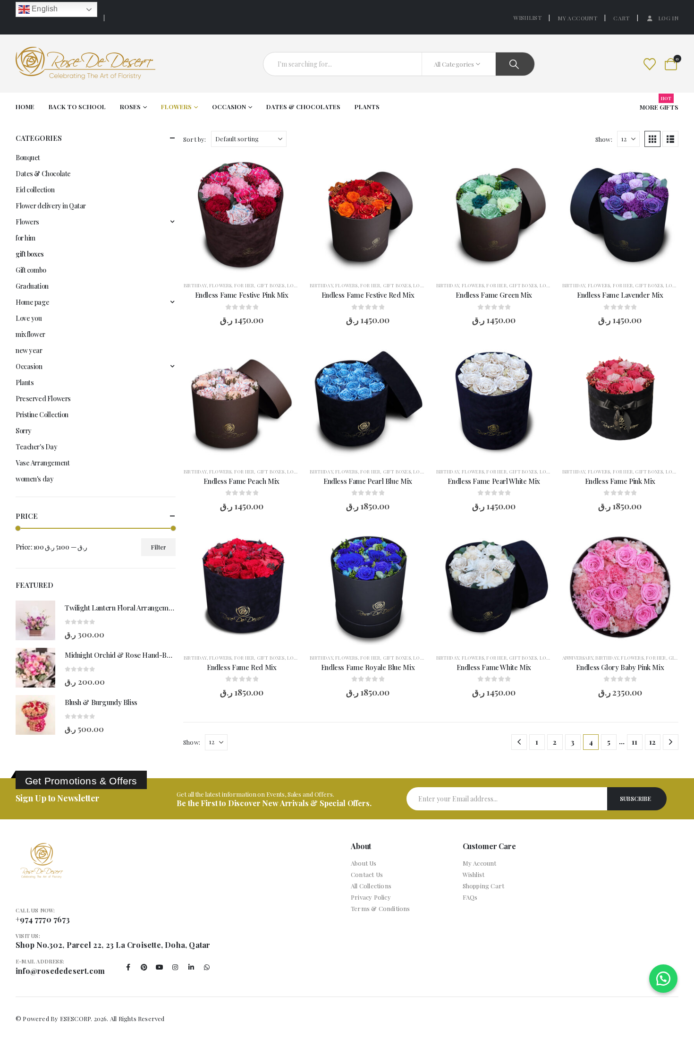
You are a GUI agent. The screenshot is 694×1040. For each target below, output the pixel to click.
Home (25, 107)
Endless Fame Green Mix (494, 295)
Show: (603, 139)
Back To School (77, 107)
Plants (367, 107)
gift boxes (271, 285)
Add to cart (248, 263)
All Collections (371, 886)
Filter (158, 547)
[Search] (515, 64)
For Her (244, 285)
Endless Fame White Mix (494, 667)
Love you (299, 285)
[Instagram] (176, 967)
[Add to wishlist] (285, 171)
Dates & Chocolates (303, 107)
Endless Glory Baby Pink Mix (620, 667)
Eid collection (35, 189)
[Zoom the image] (42, 848)
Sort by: (194, 139)
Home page (32, 302)
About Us (364, 863)
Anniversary (577, 657)
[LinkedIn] (191, 967)
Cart (621, 18)
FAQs (470, 897)
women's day (34, 478)
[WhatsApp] (207, 967)
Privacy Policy (371, 897)
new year (29, 350)
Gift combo (31, 270)
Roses (130, 107)
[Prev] (519, 742)
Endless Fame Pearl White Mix (494, 481)
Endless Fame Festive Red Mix (368, 295)
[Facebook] (128, 967)
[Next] (670, 742)
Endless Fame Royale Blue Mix (368, 667)
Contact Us (367, 874)
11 (634, 742)
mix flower (30, 334)
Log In (668, 18)
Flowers (176, 107)
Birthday (195, 285)
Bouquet (28, 157)
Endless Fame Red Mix (242, 667)
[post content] (241, 215)
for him (25, 237)
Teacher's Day (37, 446)
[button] (652, 139)
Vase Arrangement (42, 462)
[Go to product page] (35, 620)
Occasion (229, 107)
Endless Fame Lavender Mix (620, 295)
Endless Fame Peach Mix (241, 481)
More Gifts (659, 104)
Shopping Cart (484, 886)
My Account (577, 18)
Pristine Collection (42, 414)
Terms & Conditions (380, 908)
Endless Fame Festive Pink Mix (241, 295)
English (44, 9)
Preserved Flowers (43, 398)
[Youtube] (159, 967)
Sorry (24, 430)
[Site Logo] (85, 64)
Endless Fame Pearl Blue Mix (367, 481)
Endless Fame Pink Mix (620, 481)
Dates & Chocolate (43, 173)
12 (652, 742)
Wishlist (527, 17)
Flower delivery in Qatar (51, 205)
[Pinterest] (144, 967)
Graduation (32, 286)
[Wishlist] (650, 63)
